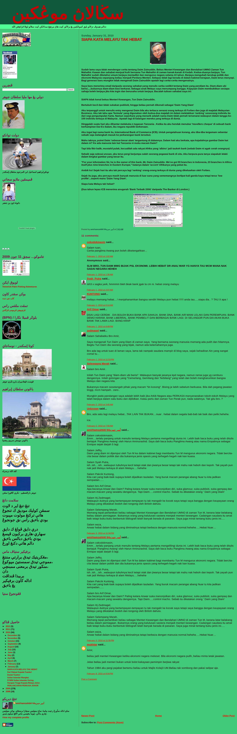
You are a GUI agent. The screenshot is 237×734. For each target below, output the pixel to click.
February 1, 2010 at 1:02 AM (100, 256)
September (13, 644)
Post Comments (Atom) (110, 722)
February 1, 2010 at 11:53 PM (100, 359)
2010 (8, 632)
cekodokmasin (96, 242)
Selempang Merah (98, 363)
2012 (8, 626)
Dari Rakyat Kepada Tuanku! (19, 672)
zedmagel (93, 330)
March (11, 661)
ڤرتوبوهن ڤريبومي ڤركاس (13, 310)
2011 (8, 629)
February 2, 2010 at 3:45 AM (100, 404)
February (12, 664)
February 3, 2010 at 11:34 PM (100, 533)
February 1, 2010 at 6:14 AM (100, 305)
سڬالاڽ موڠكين (68, 13)
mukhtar (92, 644)
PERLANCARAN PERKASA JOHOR (22, 686)
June (10, 652)
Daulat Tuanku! (13, 675)
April (10, 658)
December (13, 635)
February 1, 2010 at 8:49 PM (100, 326)
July (10, 649)
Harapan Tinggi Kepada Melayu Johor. (23, 683)
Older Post (229, 715)
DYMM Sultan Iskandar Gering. (20, 680)
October (12, 641)
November (13, 638)
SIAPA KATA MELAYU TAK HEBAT (22, 669)
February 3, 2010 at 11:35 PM (100, 640)
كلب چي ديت (8, 298)
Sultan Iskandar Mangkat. (18, 677)
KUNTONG (93, 293)
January (12, 666)
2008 (8, 691)
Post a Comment (89, 679)
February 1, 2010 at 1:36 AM (100, 274)
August (11, 647)
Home (158, 715)
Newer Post (87, 715)
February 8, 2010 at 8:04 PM (100, 674)
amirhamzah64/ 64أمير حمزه (104, 429)
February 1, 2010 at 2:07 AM (100, 290)
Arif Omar (93, 309)
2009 (8, 688)
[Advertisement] (99, 696)
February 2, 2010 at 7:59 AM (100, 426)
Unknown (93, 408)
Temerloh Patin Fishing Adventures (19, 287)
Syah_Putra (94, 278)
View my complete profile (15, 717)
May (10, 655)
